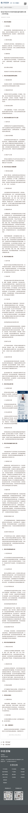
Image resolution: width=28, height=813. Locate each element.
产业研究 (22, 774)
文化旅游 (14, 777)
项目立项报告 (5, 774)
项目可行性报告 (8, 7)
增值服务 (5, 782)
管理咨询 (5, 780)
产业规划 (14, 771)
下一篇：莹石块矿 (5, 744)
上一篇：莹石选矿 (5, 742)
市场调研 (22, 769)
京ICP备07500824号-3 (11, 761)
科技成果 (22, 771)
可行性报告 (5, 769)
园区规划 (14, 774)
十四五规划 (14, 769)
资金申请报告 (5, 771)
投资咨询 (22, 777)
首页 (1, 7)
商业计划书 (5, 777)
